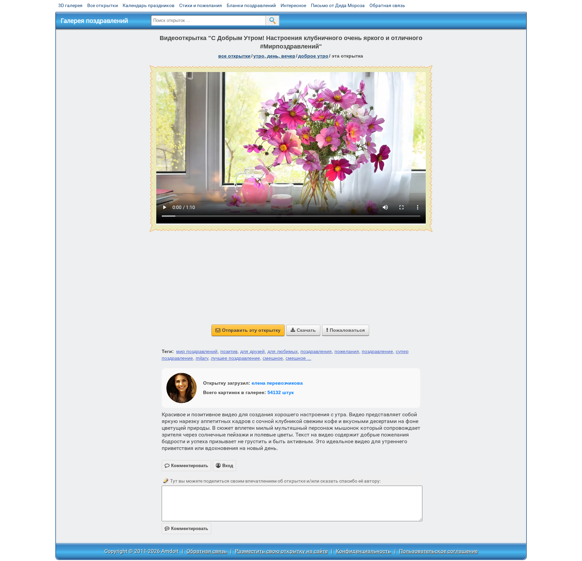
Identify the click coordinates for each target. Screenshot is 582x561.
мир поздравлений (197, 351)
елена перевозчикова (277, 383)
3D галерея (70, 5)
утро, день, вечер (274, 56)
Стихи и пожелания (200, 5)
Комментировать (186, 528)
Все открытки (102, 5)
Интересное (293, 5)
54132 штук (280, 392)
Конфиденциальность (363, 551)
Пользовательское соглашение (438, 551)
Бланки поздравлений (251, 5)
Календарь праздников (148, 5)
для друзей (252, 351)
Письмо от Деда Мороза (338, 5)
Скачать (303, 330)
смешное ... (298, 358)
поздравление (377, 351)
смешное (273, 358)
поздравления (316, 351)
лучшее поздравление (235, 358)
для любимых (282, 351)
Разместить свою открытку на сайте (281, 551)
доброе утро (313, 56)
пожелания (346, 351)
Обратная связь (387, 5)
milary (202, 358)
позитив (228, 351)
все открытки (234, 56)
